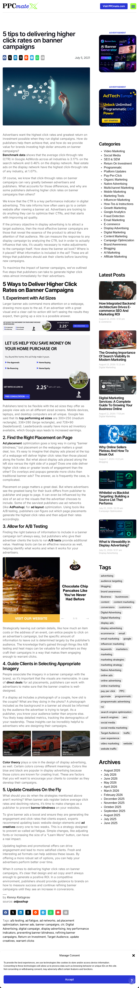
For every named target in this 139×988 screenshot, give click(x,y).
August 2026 (112, 770)
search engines (109, 717)
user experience (110, 738)
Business (106, 596)
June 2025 (110, 823)
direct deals (15, 682)
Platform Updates (115, 171)
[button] (133, 955)
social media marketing (114, 727)
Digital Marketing (115, 232)
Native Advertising (115, 183)
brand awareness (111, 591)
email (122, 633)
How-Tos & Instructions (118, 204)
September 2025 (114, 810)
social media (108, 722)
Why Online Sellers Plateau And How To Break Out (114, 450)
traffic (127, 733)
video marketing (110, 743)
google (127, 638)
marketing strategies (112, 659)
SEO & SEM (112, 159)
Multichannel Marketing (119, 187)
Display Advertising (116, 228)
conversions (108, 607)
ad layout (37, 507)
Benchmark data (14, 155)
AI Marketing (112, 252)
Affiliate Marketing (115, 256)
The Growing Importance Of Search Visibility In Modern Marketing (117, 356)
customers (125, 607)
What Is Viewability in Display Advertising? (114, 543)
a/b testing (17, 920)
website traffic (109, 748)
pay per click (108, 691)
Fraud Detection (114, 216)
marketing (106, 654)
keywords (106, 649)
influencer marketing (112, 643)
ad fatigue (31, 920)
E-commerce (112, 224)
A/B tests (54, 540)
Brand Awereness (115, 244)
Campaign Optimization (119, 240)
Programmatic (113, 167)
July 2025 (110, 819)
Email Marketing (114, 220)
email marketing (110, 638)
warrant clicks (25, 940)
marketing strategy (111, 664)
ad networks (47, 920)
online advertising (111, 680)
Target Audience (58, 936)
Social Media (112, 155)
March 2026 (111, 790)
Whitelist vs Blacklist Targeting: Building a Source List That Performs (114, 498)
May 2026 (110, 782)
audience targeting (111, 580)
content (105, 601)
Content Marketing (115, 236)
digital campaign (29, 928)
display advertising (53, 928)
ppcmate (106, 696)
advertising (107, 575)
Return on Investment (32, 936)
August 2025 (112, 815)
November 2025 (114, 802)
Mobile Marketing (115, 191)
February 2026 (113, 794)
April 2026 (110, 786)
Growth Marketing (115, 207)
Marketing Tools (114, 195)
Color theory (11, 762)
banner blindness (43, 807)
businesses (121, 596)
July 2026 (110, 774)
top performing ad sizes (35, 418)
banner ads (27, 924)
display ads (107, 622)
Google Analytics (115, 211)
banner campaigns (47, 924)
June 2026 (110, 778)
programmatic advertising (115, 701)
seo (125, 717)
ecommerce (107, 633)
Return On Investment (118, 163)
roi (102, 706)
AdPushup (16, 507)
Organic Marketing (115, 179)
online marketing (110, 685)
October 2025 (112, 807)
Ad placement (12, 443)
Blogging (109, 248)
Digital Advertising (111, 612)
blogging (106, 586)
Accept (69, 979)
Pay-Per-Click (113, 175)
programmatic (123, 696)
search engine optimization (116, 712)
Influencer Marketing (117, 199)
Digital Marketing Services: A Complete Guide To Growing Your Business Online (115, 403)
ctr (62, 924)
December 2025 (114, 798)
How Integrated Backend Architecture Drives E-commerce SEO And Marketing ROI (117, 308)
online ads (107, 675)
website (127, 743)
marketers (122, 649)
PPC (122, 691)
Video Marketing (114, 151)
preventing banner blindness (35, 932)
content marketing (124, 601)
